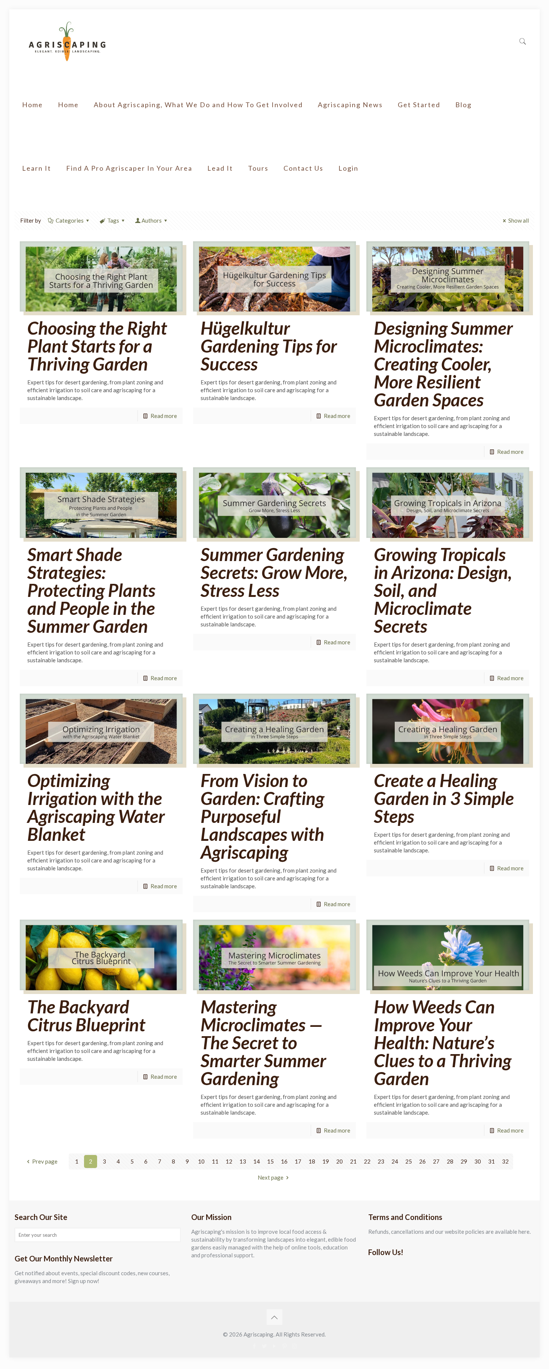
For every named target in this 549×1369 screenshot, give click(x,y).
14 (256, 1161)
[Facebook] (254, 1345)
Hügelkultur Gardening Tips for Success (269, 345)
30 (477, 1161)
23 (381, 1161)
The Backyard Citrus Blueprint (86, 1015)
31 (491, 1161)
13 (242, 1161)
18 (311, 1161)
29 (463, 1161)
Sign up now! (83, 1280)
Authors (152, 220)
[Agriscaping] (67, 41)
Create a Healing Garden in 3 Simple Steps (444, 798)
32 (505, 1161)
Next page (270, 1177)
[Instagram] (294, 1345)
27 (436, 1161)
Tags (113, 220)
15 (270, 1161)
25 (408, 1161)
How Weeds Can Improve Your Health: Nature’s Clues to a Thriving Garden (442, 1042)
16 (284, 1161)
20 (339, 1161)
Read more (164, 415)
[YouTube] (274, 1345)
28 (450, 1161)
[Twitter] (264, 1345)
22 (367, 1161)
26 (422, 1161)
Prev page (45, 1161)
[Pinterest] (284, 1345)
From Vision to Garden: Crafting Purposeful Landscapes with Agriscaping (262, 815)
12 (229, 1161)
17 (298, 1161)
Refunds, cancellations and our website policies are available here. (449, 1231)
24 (394, 1161)
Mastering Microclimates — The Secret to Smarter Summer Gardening (263, 1042)
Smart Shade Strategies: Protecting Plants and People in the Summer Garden (91, 590)
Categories (70, 220)
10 (201, 1161)
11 (215, 1161)
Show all (518, 220)
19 (325, 1161)
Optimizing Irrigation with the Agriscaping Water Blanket (96, 807)
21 (353, 1161)
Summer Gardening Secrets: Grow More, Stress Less (274, 572)
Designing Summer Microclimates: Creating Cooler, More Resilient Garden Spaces (443, 363)
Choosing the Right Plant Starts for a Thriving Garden (97, 345)
